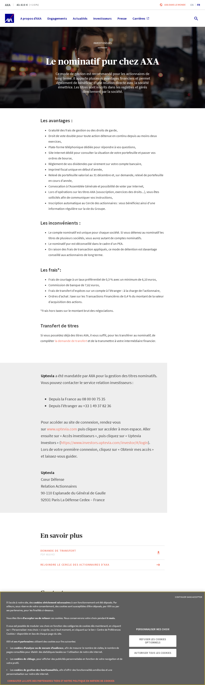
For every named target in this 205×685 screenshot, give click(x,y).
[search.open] (196, 18)
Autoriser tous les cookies (152, 653)
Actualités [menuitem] (80, 18)
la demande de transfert (71, 341)
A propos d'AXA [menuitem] (30, 18)
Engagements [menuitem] (57, 18)
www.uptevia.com (62, 428)
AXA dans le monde (175, 4)
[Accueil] (9, 18)
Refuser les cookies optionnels (152, 641)
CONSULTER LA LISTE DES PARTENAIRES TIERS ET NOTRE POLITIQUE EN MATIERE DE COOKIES (60, 681)
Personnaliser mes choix (152, 629)
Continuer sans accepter (188, 597)
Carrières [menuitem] (139, 18)
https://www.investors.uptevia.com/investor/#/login (104, 442)
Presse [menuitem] (122, 18)
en (192, 5)
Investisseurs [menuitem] (102, 18)
